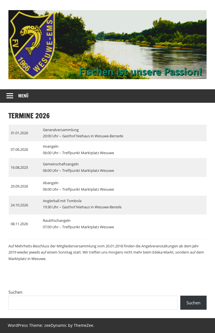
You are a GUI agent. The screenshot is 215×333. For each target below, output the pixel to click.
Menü (23, 96)
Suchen (15, 292)
